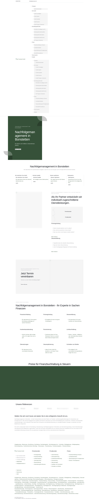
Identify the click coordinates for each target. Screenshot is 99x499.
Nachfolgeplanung (39, 485)
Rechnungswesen (29, 488)
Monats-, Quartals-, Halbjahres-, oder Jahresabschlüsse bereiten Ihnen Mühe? (75, 336)
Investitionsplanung (72, 482)
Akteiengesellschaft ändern (39, 34)
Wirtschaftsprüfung (48, 479)
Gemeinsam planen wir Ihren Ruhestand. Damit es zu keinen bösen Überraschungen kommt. (52, 336)
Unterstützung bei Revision (40, 464)
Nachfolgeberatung (41, 484)
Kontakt (35, 112)
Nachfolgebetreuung (50, 484)
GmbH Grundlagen (37, 13)
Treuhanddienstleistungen (21, 491)
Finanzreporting (18, 482)
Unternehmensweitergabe (29, 487)
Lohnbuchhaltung (37, 458)
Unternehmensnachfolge (62, 493)
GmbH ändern (36, 16)
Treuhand (34, 6)
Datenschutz (19, 472)
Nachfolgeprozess (47, 485)
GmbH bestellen (37, 19)
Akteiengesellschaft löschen (39, 37)
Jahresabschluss (37, 460)
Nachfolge (34, 484)
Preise (33, 42)
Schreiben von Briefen (56, 466)
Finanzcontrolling (51, 480)
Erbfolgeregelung (76, 444)
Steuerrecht (66, 490)
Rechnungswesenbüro (38, 488)
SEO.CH (24, 498)
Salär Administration (37, 8)
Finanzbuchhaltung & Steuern (39, 44)
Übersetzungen (54, 462)
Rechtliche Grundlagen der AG (39, 29)
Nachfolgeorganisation (29, 485)
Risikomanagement (53, 488)
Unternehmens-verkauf (73, 493)
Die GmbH (34, 10)
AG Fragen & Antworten (38, 40)
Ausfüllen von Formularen (56, 464)
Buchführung (31, 444)
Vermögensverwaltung (58, 479)
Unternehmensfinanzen (28, 493)
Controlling (61, 444)
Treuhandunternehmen (49, 491)
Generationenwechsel (42, 482)
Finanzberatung (48, 446)
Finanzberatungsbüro (57, 446)
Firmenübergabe (33, 482)
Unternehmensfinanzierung (40, 493)
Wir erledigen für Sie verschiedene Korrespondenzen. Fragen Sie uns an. (75, 351)
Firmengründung (37, 454)
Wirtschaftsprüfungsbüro (38, 479)
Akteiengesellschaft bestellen (39, 31)
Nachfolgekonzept (79, 484)
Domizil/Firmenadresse (38, 53)
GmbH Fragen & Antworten (39, 24)
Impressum (18, 470)
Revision (46, 488)
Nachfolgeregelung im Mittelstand (59, 485)
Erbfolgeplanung (68, 444)
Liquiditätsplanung (19, 484)
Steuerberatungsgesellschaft (27, 490)
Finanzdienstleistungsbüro (61, 480)
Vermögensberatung (19, 487)
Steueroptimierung (55, 456)
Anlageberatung (18, 444)
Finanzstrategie (25, 482)
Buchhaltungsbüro (45, 444)
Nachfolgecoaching (59, 484)
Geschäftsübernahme (62, 482)
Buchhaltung (37, 444)
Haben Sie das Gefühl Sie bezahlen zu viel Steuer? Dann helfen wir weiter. (51, 351)
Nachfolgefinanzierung (69, 484)
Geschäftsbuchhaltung (52, 482)
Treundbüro (57, 491)
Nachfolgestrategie (71, 485)
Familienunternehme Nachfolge (25, 479)
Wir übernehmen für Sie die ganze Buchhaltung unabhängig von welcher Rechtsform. (29, 321)
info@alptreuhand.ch (20, 463)
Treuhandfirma (30, 491)
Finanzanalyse (41, 446)
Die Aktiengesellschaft (36, 26)
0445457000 (19, 461)
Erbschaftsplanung (19, 446)
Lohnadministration (37, 47)
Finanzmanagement (72, 480)
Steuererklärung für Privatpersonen (40, 50)
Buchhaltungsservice (53, 444)
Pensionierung (54, 460)
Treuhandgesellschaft (39, 491)
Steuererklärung (37, 462)
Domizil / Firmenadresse (74, 460)
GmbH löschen (37, 21)
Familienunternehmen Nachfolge (30, 446)
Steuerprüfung (61, 490)
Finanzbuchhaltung (66, 446)
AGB (17, 474)
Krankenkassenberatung (56, 458)
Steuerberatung (61, 488)
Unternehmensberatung (65, 491)
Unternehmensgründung (51, 493)
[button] (18, 1)
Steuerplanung (54, 490)
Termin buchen (35, 55)
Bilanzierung (25, 444)
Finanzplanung (80, 480)
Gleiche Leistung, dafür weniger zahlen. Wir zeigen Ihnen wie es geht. (29, 336)
